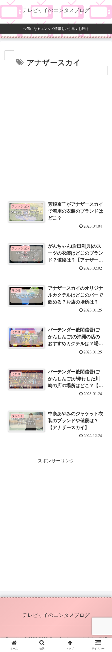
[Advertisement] (56, 136)
